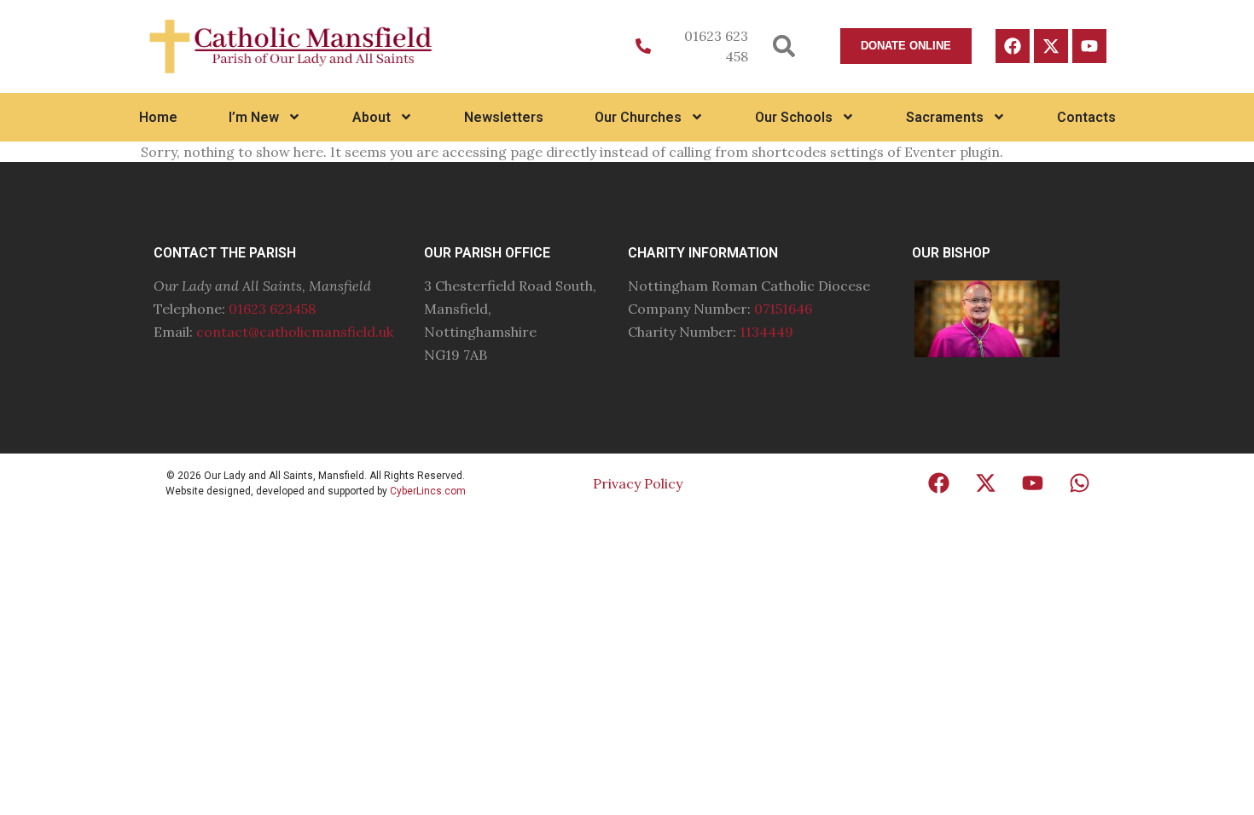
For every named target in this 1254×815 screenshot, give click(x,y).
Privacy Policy (637, 483)
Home (158, 117)
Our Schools (794, 117)
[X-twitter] (1051, 46)
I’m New (254, 117)
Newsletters (503, 117)
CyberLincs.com (428, 491)
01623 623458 (272, 308)
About (371, 117)
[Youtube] (1089, 46)
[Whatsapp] (1080, 483)
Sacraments (945, 117)
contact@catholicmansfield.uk (294, 331)
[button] (784, 46)
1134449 (766, 331)
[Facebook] (1013, 46)
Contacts (1086, 117)
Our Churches (638, 117)
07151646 (783, 308)
